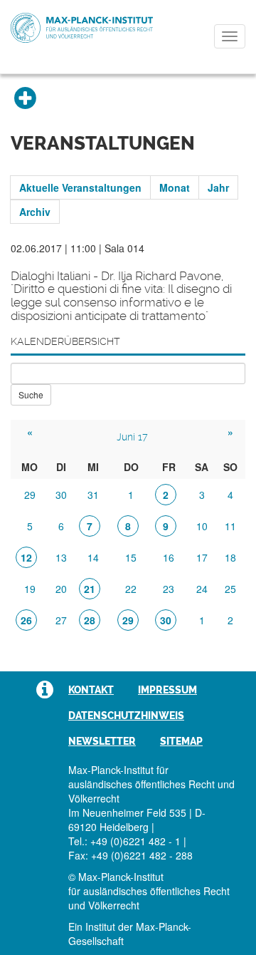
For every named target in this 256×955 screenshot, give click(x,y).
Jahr (218, 187)
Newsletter (102, 741)
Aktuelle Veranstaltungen (80, 187)
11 (230, 526)
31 (93, 494)
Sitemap (181, 741)
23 (168, 589)
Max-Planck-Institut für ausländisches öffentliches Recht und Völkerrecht (82, 28)
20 (61, 589)
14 (93, 557)
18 (230, 557)
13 (61, 557)
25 (230, 589)
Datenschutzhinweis (126, 715)
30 (61, 494)
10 (202, 526)
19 (30, 589)
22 (131, 589)
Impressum (167, 690)
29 (30, 494)
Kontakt (91, 690)
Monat (174, 187)
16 (168, 557)
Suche (30, 394)
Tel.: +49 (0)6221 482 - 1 (124, 841)
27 (61, 620)
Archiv (34, 212)
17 (202, 557)
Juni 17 (132, 437)
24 (202, 589)
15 (131, 557)
